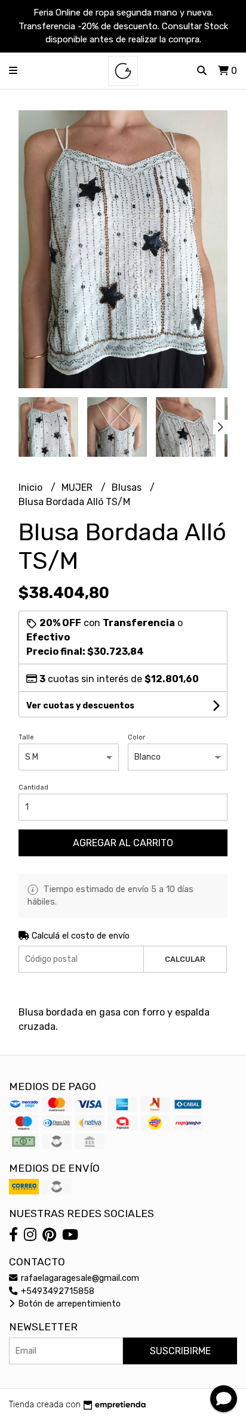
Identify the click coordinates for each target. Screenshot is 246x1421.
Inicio (32, 487)
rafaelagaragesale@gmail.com (79, 1278)
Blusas (128, 487)
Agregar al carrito (123, 843)
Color (136, 737)
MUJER (78, 487)
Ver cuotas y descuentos (80, 706)
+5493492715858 (56, 1291)
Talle (26, 737)
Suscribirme (180, 1351)
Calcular (185, 959)
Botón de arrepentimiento (68, 1304)
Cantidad (33, 787)
